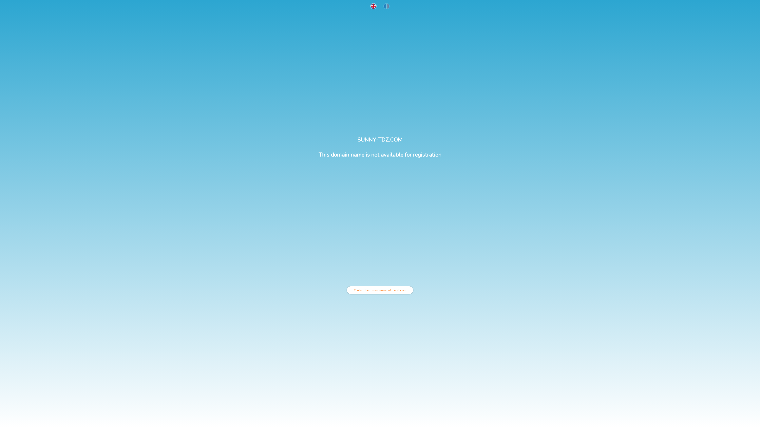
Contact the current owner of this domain (380, 290)
